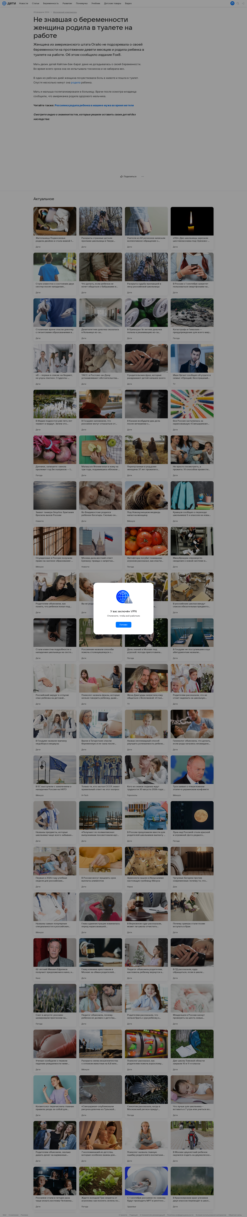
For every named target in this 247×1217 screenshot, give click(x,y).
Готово (123, 624)
